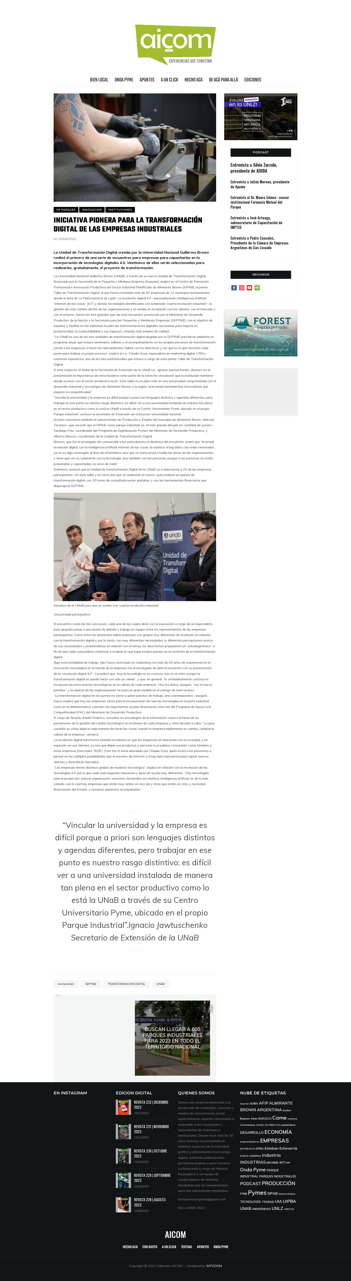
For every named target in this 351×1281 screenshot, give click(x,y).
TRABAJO (268, 1201)
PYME (243, 1193)
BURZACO (265, 1118)
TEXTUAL (186, 1247)
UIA (278, 1201)
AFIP (263, 1103)
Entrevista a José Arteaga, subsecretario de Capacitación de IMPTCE (256, 222)
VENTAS (289, 1209)
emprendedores (249, 1141)
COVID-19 (262, 1124)
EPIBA (260, 1148)
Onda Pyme (253, 1170)
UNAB (161, 984)
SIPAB (272, 1193)
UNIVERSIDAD (261, 1209)
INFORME (272, 1162)
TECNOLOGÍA (250, 1202)
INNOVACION (92, 209)
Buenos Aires (249, 1118)
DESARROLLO (252, 1132)
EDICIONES (252, 80)
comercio (292, 1118)
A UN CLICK (169, 80)
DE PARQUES (66, 209)
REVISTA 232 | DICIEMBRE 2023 (151, 1104)
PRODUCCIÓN (278, 1183)
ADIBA (254, 1103)
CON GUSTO (149, 1247)
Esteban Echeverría (281, 1148)
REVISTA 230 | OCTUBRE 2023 (150, 1153)
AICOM (175, 1234)
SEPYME (90, 984)
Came (279, 1117)
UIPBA (289, 1201)
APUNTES (147, 80)
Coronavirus (247, 1124)
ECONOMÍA (278, 1132)
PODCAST (261, 152)
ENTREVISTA (247, 1148)
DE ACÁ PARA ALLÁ (223, 80)
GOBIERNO (255, 1155)
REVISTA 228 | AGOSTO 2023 (150, 1202)
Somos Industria (286, 1193)
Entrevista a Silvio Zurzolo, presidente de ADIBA (254, 167)
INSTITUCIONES (120, 209)
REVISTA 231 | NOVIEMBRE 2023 (151, 1129)
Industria (271, 1155)
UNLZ (277, 1208)
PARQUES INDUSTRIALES (277, 1176)
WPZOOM (214, 1266)
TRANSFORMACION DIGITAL (126, 984)
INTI (282, 1162)
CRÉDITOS (274, 1125)
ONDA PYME (124, 80)
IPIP (288, 1162)
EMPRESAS (274, 1140)
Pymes (257, 1192)
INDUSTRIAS (253, 1162)
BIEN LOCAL (99, 80)
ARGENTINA (269, 1109)
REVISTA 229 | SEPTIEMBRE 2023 (152, 1178)
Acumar (244, 1103)
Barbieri (287, 1110)
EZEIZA (244, 1155)
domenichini (66, 984)
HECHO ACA (194, 80)
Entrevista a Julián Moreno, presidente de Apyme (260, 184)
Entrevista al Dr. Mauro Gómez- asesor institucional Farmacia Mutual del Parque (260, 202)
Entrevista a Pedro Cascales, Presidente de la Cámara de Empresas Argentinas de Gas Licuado (259, 242)
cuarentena (288, 1124)
